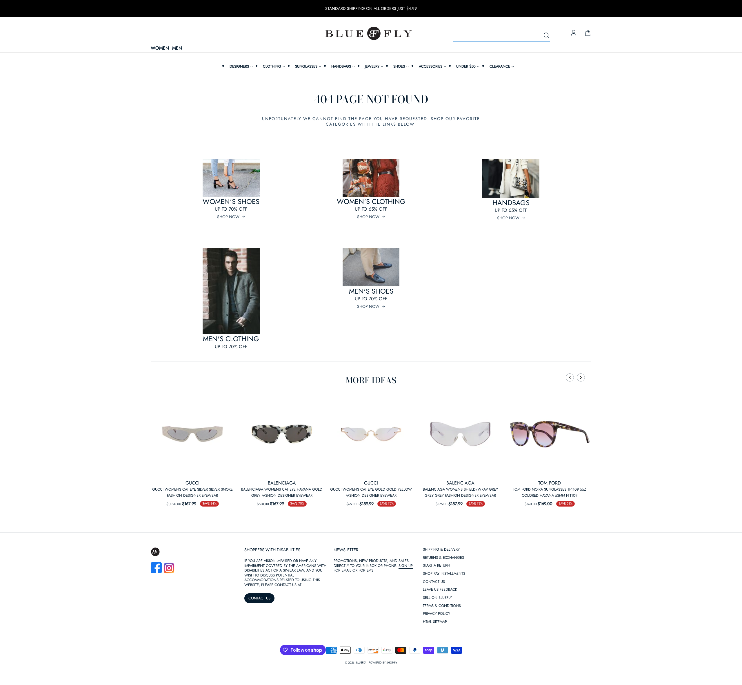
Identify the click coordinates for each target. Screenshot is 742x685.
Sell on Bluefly (437, 597)
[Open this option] (192, 434)
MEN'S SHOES (371, 291)
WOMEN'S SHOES (231, 201)
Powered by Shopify (383, 663)
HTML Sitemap (435, 621)
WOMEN (160, 48)
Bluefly (361, 663)
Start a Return (436, 565)
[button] (570, 377)
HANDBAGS (511, 203)
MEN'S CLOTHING (231, 339)
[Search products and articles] (546, 35)
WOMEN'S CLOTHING (371, 201)
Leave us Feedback (440, 589)
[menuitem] (241, 66)
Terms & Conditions (442, 605)
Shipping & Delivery (441, 549)
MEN (177, 48)
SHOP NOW (228, 217)
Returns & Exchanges (443, 557)
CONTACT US (259, 598)
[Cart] (587, 33)
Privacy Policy (436, 613)
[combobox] (501, 35)
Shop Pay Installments (444, 573)
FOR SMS (366, 570)
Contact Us (434, 581)
